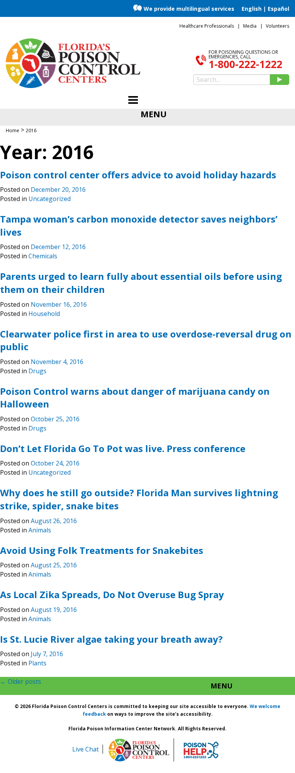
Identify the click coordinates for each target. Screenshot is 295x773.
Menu (221, 685)
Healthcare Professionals (206, 26)
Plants (37, 663)
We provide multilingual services (189, 8)
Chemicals (42, 256)
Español (278, 8)
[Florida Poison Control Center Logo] (139, 749)
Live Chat (85, 749)
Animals (39, 530)
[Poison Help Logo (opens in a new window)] (201, 749)
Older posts (20, 681)
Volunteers (277, 26)
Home (12, 130)
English (252, 8)
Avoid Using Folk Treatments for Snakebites (101, 550)
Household (44, 313)
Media (250, 26)
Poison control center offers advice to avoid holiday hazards (138, 174)
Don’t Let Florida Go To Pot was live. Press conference (122, 448)
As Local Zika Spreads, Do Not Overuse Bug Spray (112, 594)
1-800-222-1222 (245, 64)
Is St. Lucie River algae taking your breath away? (111, 639)
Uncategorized (49, 198)
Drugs (37, 371)
